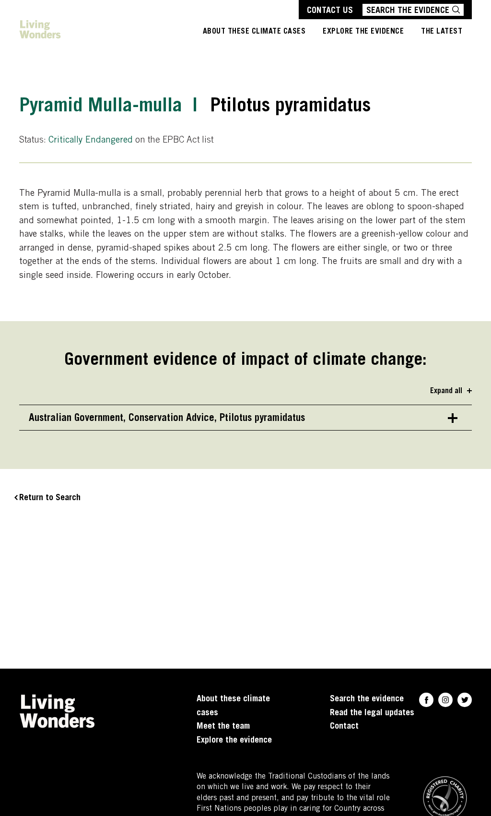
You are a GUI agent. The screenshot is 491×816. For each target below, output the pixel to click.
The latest (441, 32)
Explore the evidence (234, 740)
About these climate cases (254, 32)
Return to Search (50, 498)
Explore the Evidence (363, 32)
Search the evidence (367, 699)
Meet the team (223, 726)
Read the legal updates (372, 713)
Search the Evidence (407, 11)
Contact (344, 726)
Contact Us (330, 11)
